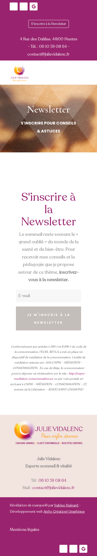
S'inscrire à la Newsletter (48, 24)
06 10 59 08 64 (52, 480)
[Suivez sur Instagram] (24, 6)
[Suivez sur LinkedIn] (14, 6)
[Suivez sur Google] (34, 6)
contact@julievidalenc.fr (53, 488)
